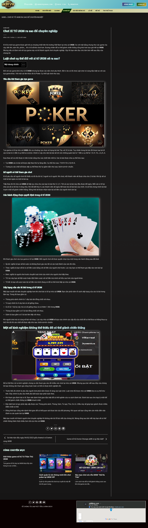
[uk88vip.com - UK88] (11, 4)
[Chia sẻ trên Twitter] (51, 428)
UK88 (4, 17)
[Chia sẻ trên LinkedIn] (63, 428)
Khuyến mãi (47, 10)
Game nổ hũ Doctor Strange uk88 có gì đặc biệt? (85, 439)
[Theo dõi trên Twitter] (33, 502)
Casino (57, 10)
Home (37, 10)
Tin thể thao (108, 10)
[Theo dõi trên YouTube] (44, 502)
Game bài (66, 10)
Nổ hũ (97, 10)
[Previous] (6, 468)
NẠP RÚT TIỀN (37, 506)
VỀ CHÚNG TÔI (27, 506)
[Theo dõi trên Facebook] (30, 502)
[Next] (104, 468)
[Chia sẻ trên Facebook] (48, 428)
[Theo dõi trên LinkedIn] (40, 502)
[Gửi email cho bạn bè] (55, 428)
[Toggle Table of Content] (22, 65)
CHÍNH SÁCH (47, 506)
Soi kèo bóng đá (79, 10)
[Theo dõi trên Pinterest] (37, 502)
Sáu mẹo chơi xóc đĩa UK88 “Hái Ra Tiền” (90, 476)
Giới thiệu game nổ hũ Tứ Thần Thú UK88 (18, 458)
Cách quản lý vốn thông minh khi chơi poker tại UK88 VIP (55, 476)
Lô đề (90, 10)
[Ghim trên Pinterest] (59, 428)
